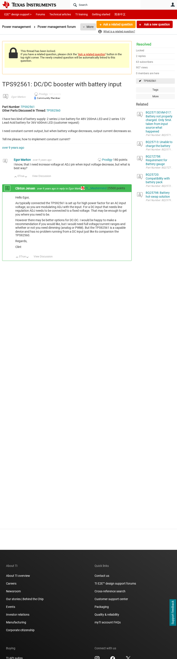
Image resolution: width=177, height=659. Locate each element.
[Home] (32, 4)
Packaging (102, 607)
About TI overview (18, 575)
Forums (40, 14)
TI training (81, 14)
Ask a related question (118, 24)
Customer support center (111, 599)
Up (15, 177)
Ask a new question (156, 24)
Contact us (102, 575)
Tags (155, 89)
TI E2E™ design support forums (115, 583)
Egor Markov (18, 96)
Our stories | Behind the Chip (25, 599)
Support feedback (172, 612)
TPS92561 (150, 80)
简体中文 (120, 14)
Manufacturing (16, 622)
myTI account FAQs (108, 622)
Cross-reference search (110, 591)
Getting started (101, 14)
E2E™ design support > (18, 14)
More (90, 26)
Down (26, 177)
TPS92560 (53, 110)
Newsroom (13, 591)
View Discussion (41, 176)
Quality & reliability (107, 614)
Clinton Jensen (25, 188)
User (173, 4)
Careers (11, 583)
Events (10, 607)
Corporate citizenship (20, 630)
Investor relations (17, 614)
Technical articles (60, 14)
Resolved (143, 44)
